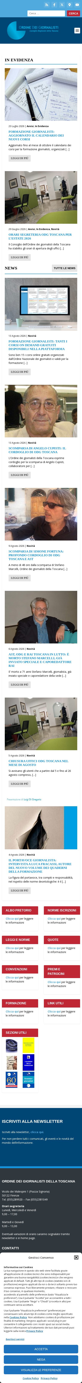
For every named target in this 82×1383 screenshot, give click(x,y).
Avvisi (30, 126)
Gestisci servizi (15, 1339)
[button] (76, 1257)
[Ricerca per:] (46, 13)
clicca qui (37, 1132)
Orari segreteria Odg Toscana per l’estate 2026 (40, 236)
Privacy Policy (34, 1331)
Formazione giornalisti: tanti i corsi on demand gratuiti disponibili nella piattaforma (38, 345)
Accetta (41, 1349)
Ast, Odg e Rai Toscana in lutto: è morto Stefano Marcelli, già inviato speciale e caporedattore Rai (40, 660)
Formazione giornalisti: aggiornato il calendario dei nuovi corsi (36, 135)
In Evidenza (42, 126)
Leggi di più (19, 158)
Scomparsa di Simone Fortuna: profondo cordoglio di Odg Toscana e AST (36, 555)
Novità (55, 229)
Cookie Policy (31, 1378)
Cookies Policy (18, 1317)
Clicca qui (12, 918)
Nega (41, 1359)
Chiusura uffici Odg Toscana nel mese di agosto (38, 763)
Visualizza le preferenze (41, 1370)
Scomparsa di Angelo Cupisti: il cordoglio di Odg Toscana (37, 450)
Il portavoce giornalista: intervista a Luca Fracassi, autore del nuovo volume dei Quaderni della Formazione (40, 865)
